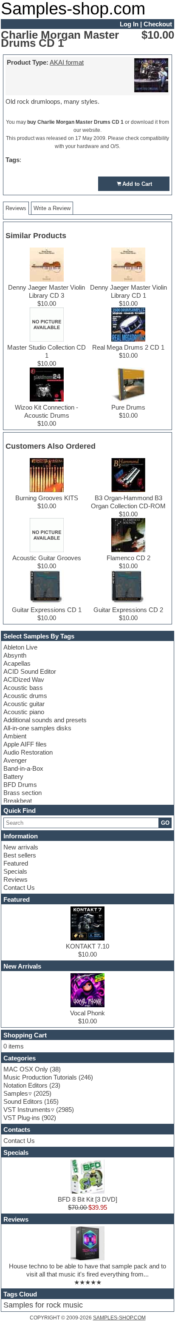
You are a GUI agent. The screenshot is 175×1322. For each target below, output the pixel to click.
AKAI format (67, 62)
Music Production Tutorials (40, 1077)
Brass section (22, 792)
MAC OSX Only (25, 1069)
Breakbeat (17, 800)
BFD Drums (20, 784)
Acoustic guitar (24, 703)
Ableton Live (20, 647)
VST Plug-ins (21, 1117)
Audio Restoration (28, 752)
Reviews (15, 879)
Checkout (158, 24)
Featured (15, 863)
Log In (129, 24)
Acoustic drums (25, 695)
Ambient (14, 736)
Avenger (15, 760)
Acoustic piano (23, 711)
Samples (15, 1093)
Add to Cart (137, 184)
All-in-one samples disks (37, 728)
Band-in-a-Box (23, 768)
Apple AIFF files (25, 744)
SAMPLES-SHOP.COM (119, 1318)
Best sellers (19, 855)
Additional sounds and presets (45, 720)
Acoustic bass (23, 687)
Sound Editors (22, 1101)
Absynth (14, 655)
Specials (15, 871)
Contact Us (19, 887)
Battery (13, 776)
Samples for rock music (43, 1305)
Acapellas (17, 663)
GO (165, 823)
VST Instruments (27, 1109)
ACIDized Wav (23, 679)
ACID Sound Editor (29, 671)
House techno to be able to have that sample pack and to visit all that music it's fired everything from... (87, 1270)
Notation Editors (25, 1085)
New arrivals (20, 847)
